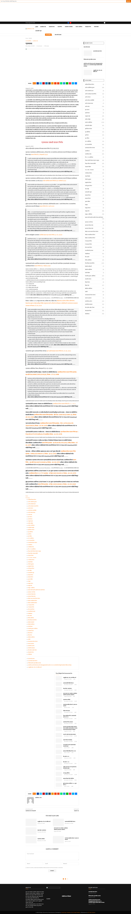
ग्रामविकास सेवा (43, 26)
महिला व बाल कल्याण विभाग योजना (34, 598)
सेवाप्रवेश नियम (88, 26)
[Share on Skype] (73, 83)
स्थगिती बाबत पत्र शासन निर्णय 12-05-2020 (51, 235)
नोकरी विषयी (96, 26)
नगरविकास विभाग (31, 559)
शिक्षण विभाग (30, 632)
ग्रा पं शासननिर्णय (31, 540)
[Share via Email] (76, 83)
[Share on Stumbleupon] (58, 83)
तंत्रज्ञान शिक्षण (30, 555)
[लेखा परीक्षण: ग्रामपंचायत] (59, 689)
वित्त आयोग (30, 615)
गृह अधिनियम (30, 531)
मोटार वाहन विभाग (31, 609)
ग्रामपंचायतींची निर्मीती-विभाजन (68, 683)
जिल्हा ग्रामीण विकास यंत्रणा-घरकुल (34, 551)
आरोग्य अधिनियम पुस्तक (32, 501)
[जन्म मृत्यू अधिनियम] (59, 774)
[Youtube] (70, 23)
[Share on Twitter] (40, 83)
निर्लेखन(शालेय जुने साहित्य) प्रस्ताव (34, 663)
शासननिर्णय (60, 26)
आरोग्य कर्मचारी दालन (32, 503)
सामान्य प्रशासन (31, 643)
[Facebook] (68, 23)
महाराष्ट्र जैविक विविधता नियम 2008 (69, 751)
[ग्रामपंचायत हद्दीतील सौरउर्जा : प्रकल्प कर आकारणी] (59, 706)
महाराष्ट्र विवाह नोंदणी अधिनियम (68, 778)
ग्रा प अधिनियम (31, 538)
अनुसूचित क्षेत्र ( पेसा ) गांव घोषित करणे (35, 667)
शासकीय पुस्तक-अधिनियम (32, 628)
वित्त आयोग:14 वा (66, 756)
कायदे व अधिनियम (79, 26)
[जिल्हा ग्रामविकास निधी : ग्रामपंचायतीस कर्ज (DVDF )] (59, 717)
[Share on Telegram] (64, 83)
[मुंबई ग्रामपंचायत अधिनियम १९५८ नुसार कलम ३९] (59, 785)
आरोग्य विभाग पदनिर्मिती (32, 510)
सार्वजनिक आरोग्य (31, 645)
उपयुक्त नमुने (30, 521)
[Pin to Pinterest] (43, 83)
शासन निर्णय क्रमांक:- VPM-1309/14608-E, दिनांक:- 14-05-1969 (57, 484)
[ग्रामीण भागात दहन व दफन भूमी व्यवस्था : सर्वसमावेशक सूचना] (59, 768)
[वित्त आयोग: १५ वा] (59, 763)
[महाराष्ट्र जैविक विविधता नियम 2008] (59, 752)
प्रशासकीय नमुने (38, 30)
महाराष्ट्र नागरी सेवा (31, 592)
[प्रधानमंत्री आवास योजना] (88, 53)
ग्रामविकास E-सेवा (38, 797)
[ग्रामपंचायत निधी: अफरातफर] (59, 723)
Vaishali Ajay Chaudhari (65, 912)
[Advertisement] (41, 12)
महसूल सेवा (30, 585)
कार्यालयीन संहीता (31, 527)
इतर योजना (30, 516)
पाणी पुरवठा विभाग (31, 568)
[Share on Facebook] (38, 83)
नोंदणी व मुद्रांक (31, 564)
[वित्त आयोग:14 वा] (59, 757)
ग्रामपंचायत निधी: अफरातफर (68, 721)
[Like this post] (34, 83)
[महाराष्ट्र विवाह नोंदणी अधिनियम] (59, 779)
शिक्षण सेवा (30, 635)
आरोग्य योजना (30, 508)
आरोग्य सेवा (30, 514)
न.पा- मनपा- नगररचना (32, 557)
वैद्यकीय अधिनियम (31, 624)
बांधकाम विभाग (30, 574)
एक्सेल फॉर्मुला (30, 523)
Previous (28, 497)
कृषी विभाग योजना (31, 529)
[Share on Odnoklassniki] (52, 83)
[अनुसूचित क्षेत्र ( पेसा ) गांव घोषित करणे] (59, 678)
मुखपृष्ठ (36, 26)
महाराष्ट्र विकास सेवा (31, 594)
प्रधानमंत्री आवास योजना (32, 660)
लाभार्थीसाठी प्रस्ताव (31, 611)
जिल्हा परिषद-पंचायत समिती (33, 553)
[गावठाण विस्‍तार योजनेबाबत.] (59, 741)
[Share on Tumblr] (49, 83)
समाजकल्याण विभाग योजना (33, 641)
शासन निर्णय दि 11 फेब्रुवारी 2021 (39, 154)
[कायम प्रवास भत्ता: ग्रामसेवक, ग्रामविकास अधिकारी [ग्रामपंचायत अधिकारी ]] (59, 695)
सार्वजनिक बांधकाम (31, 648)
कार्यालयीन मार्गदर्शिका (69, 26)
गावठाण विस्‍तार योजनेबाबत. (67, 739)
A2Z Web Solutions (91, 912)
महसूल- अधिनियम (31, 587)
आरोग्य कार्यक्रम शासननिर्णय (33, 506)
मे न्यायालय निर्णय (31, 605)
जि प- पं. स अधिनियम (32, 549)
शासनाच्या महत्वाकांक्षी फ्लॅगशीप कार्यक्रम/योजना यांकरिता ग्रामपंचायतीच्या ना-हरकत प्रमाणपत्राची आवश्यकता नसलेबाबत (70, 728)
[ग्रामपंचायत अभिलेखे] (59, 700)
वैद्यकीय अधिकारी (31, 622)
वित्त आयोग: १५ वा (66, 761)
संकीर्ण (29, 639)
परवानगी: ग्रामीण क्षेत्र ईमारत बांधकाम (69, 734)
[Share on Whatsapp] (61, 83)
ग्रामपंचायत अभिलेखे (66, 699)
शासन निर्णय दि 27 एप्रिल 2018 (42, 266)
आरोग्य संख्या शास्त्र (31, 512)
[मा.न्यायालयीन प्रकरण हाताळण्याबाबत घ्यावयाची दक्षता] (59, 746)
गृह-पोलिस (30, 536)
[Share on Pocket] (70, 83)
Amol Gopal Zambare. (76, 912)
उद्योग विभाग (30, 519)
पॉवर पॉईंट (30, 570)
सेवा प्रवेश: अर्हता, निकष (32, 650)
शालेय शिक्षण (30, 626)
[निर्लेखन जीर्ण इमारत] (59, 711)
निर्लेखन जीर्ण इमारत (66, 710)
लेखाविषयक (30, 613)
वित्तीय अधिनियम (31, 617)
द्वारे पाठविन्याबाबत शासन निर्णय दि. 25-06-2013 (58, 351)
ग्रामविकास (30, 544)
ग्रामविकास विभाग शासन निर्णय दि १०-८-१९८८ (64, 403)
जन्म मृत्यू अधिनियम (66, 773)
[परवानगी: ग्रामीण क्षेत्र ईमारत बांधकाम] (59, 735)
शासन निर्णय (52, 473)
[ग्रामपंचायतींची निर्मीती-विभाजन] (59, 684)
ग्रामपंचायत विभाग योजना (32, 542)
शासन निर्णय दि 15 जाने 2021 (47, 206)
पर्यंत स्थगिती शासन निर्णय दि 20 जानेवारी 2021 (54, 180)
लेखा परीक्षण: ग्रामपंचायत (67, 688)
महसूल (29, 581)
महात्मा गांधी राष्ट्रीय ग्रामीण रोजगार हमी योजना (36, 589)
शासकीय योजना (52, 26)
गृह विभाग (29, 534)
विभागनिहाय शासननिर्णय (32, 620)
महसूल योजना (30, 583)
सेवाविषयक (30, 654)
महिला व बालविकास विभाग (32, 600)
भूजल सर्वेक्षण (30, 579)
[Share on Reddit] (55, 83)
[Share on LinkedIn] (46, 83)
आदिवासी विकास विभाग (32, 499)
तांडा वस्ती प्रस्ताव (58, 34)
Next (27, 496)
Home (27, 38)
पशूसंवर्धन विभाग (31, 566)
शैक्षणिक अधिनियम (31, 637)
